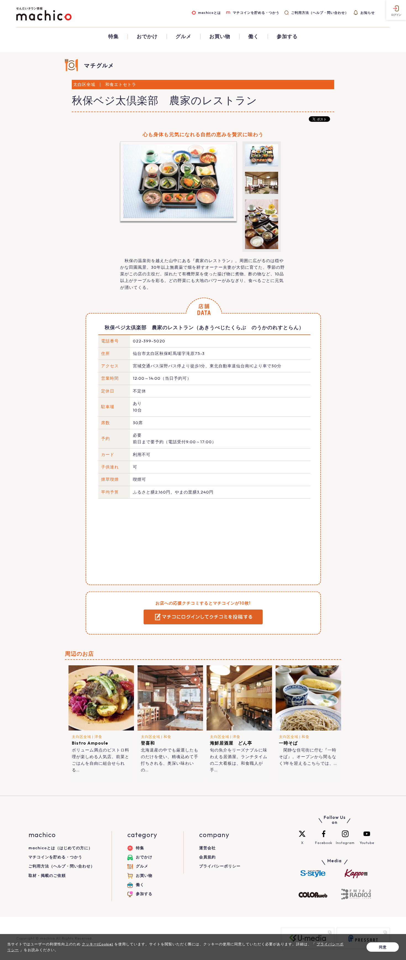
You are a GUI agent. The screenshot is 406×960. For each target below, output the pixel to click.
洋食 (98, 736)
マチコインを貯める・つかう (256, 12)
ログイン (396, 15)
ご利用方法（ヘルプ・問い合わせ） (320, 12)
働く (253, 36)
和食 (167, 736)
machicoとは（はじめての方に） (60, 847)
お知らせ (367, 12)
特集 (113, 36)
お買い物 (219, 36)
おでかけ (147, 36)
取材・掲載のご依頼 (47, 875)
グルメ (183, 36)
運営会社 (207, 847)
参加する (287, 36)
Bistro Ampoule (90, 743)
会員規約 (207, 856)
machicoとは (209, 12)
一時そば (288, 743)
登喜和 (148, 743)
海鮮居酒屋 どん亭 (231, 743)
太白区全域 (81, 736)
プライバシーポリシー (220, 866)
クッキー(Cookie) (97, 944)
